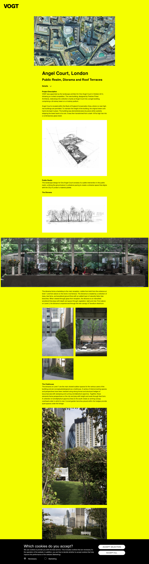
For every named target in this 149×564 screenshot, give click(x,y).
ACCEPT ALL (111, 553)
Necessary (32, 558)
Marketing (53, 558)
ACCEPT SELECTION (112, 547)
